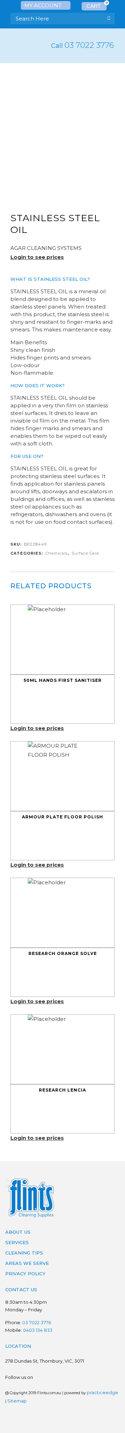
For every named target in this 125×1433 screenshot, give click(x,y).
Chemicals (56, 553)
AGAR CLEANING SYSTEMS (46, 248)
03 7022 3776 (89, 45)
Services (17, 1242)
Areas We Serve (27, 1263)
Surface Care (85, 553)
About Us (18, 1232)
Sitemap (17, 1401)
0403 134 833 (37, 1330)
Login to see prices (37, 257)
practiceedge (102, 1392)
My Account (43, 5)
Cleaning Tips (24, 1253)
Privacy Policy (25, 1273)
